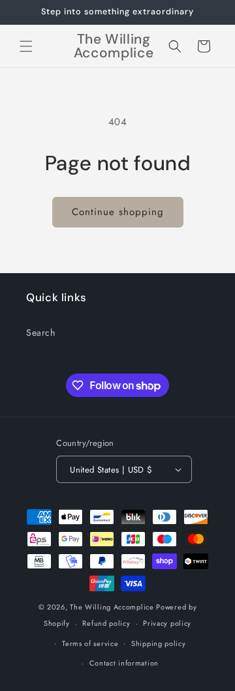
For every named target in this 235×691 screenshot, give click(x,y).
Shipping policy (158, 643)
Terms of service (90, 643)
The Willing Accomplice (113, 607)
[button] (26, 46)
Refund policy (106, 623)
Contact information (124, 663)
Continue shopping (118, 212)
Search (40, 332)
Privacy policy (167, 623)
